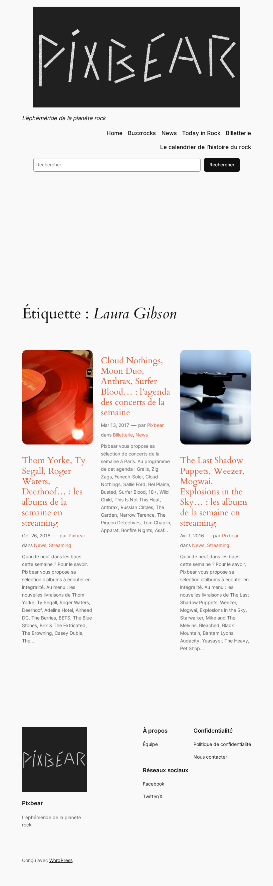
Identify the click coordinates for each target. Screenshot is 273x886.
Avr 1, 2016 (192, 535)
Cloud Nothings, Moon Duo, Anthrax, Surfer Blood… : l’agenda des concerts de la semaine (135, 386)
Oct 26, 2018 (36, 535)
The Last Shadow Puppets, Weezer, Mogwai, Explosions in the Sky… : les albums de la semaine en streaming (214, 491)
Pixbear (77, 535)
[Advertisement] (136, 231)
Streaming (60, 545)
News (40, 545)
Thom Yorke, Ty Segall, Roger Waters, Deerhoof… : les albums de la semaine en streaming (54, 491)
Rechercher (221, 164)
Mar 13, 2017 (115, 425)
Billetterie (123, 435)
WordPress (61, 860)
